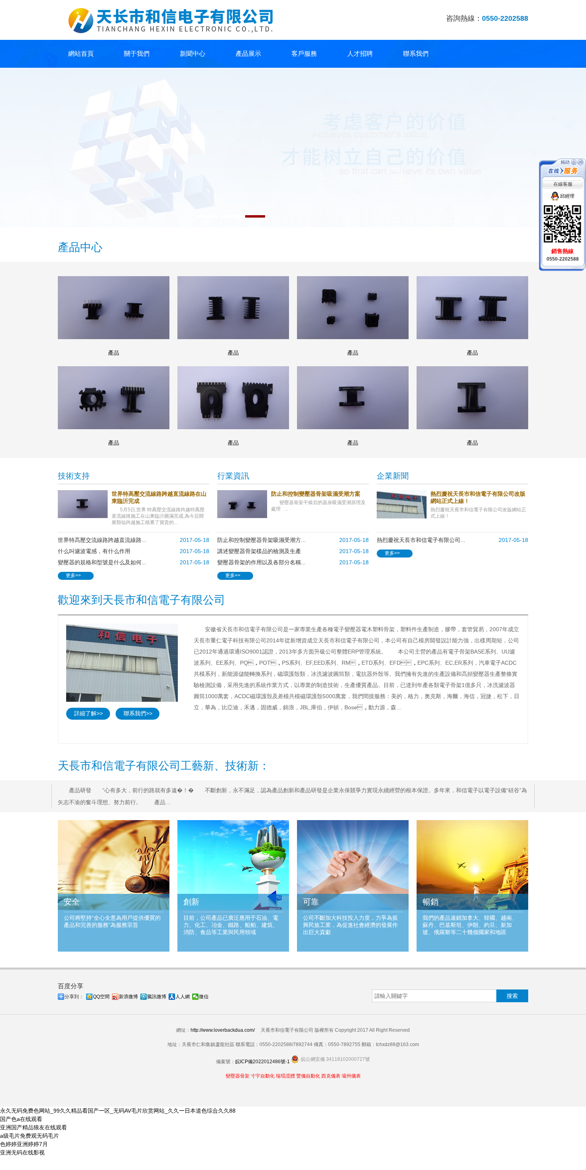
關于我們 (136, 53)
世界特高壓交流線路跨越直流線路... (102, 540)
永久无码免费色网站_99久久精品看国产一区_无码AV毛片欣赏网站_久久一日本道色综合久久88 (118, 1110)
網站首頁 (81, 53)
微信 (203, 996)
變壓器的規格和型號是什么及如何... (102, 562)
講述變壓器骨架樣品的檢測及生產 (259, 551)
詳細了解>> (88, 713)
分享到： (74, 996)
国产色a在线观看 (21, 1119)
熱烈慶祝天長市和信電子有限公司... (421, 540)
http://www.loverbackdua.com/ (223, 1030)
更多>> (73, 575)
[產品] (113, 308)
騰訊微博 (156, 996)
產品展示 (248, 53)
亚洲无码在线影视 (22, 1152)
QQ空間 (101, 996)
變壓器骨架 (238, 1076)
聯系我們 (416, 53)
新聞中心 (192, 53)
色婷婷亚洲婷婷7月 (24, 1144)
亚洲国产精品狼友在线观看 (33, 1127)
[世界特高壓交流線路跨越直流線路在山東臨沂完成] (85, 504)
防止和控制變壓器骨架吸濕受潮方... (261, 540)
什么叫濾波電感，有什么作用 (94, 551)
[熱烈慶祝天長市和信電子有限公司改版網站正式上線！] (404, 504)
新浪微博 (128, 996)
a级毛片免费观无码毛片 (29, 1136)
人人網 (182, 996)
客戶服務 (304, 53)
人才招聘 (360, 53)
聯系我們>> (138, 713)
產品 (113, 352)
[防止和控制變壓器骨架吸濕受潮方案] (244, 504)
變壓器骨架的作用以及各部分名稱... (261, 562)
